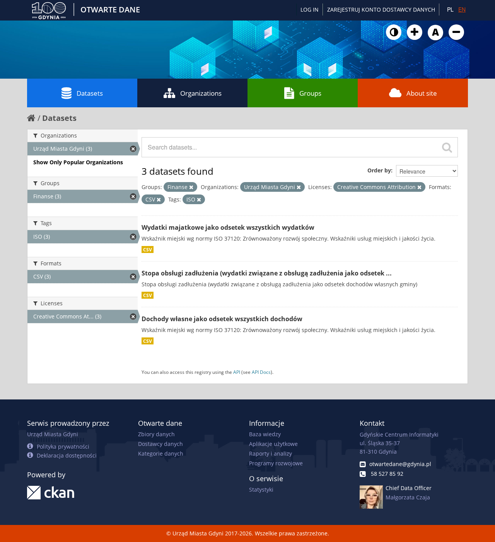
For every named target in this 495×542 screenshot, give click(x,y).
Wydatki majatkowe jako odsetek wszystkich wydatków (228, 227)
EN (462, 9)
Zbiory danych (156, 434)
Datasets (90, 93)
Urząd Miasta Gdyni (52, 434)
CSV (147, 249)
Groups (310, 93)
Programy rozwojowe (276, 463)
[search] (447, 147)
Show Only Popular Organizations (78, 162)
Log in (309, 9)
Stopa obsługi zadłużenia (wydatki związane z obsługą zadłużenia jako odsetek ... (267, 273)
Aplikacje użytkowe (273, 443)
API (236, 372)
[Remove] (191, 187)
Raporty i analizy (270, 453)
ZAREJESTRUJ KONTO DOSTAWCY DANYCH (381, 9)
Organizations (201, 93)
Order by (379, 170)
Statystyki (261, 489)
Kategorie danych (160, 453)
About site (421, 93)
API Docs (261, 372)
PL (450, 9)
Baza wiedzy (265, 434)
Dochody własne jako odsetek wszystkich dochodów (222, 319)
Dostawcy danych (160, 443)
